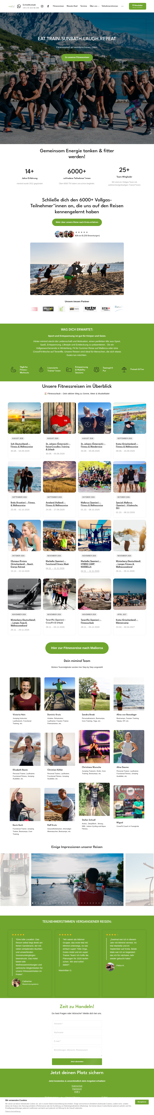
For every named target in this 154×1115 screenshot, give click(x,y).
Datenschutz (77, 1086)
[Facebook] (49, 6)
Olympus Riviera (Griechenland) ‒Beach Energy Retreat (22, 564)
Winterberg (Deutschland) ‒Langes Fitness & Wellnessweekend (128, 564)
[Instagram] (43, 6)
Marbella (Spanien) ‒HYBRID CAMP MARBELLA (91, 564)
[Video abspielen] (77, 268)
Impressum (77, 1089)
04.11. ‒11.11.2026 (55, 568)
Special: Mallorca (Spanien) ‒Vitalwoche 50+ (127, 505)
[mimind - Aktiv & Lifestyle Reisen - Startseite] (11, 6)
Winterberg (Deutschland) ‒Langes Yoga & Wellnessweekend (23, 623)
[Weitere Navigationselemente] (122, 6)
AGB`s (77, 1092)
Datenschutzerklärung (12, 1112)
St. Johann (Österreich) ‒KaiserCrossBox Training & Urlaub (58, 447)
